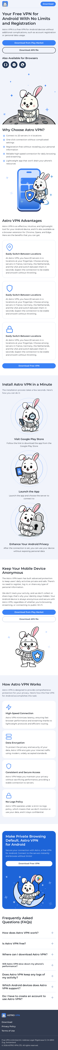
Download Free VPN (29, 863)
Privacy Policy (9, 1026)
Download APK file (29, 619)
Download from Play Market (29, 612)
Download (7, 1022)
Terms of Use (8, 1030)
